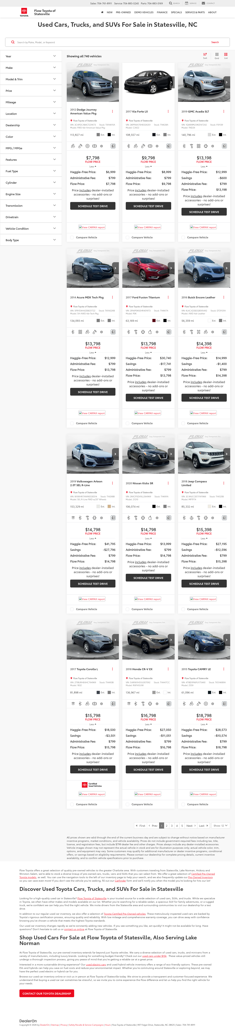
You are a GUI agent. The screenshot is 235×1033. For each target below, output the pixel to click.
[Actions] (112, 111)
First (141, 825)
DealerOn (44, 1024)
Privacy (64, 1024)
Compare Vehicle (86, 237)
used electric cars (96, 964)
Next (190, 825)
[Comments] (113, 146)
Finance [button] (162, 12)
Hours (108, 1024)
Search (215, 42)
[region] (92, 177)
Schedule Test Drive (93, 206)
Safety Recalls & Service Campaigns (86, 1024)
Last (202, 825)
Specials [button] (176, 12)
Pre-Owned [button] (123, 12)
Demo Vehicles (143, 12)
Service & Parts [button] (195, 12)
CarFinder (120, 880)
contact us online (74, 929)
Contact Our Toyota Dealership (47, 993)
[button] (115, 82)
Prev (153, 825)
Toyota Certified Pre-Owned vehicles (125, 913)
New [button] (110, 12)
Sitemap (55, 1024)
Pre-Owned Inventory (200, 877)
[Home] (102, 12)
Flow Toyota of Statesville (91, 898)
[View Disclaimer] (102, 146)
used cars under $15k (154, 956)
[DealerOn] (28, 1020)
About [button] (212, 12)
